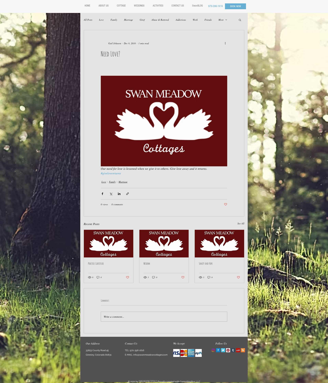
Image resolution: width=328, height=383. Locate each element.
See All (240, 223)
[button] (240, 19)
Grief (142, 19)
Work (195, 19)
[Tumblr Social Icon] (233, 350)
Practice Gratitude (96, 263)
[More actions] (225, 43)
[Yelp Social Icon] (238, 350)
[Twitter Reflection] (223, 350)
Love (101, 19)
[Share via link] (127, 193)
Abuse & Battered (160, 19)
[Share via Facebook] (102, 193)
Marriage (128, 19)
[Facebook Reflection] (218, 350)
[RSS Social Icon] (243, 350)
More (221, 19)
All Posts (88, 19)
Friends (208, 19)
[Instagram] (213, 350)
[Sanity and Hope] (219, 243)
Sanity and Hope (206, 263)
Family (114, 19)
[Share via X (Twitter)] (110, 193)
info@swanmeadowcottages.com (150, 354)
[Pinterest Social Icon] (228, 350)
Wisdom (147, 263)
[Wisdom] (164, 243)
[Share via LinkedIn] (119, 193)
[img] (176, 353)
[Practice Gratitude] (108, 243)
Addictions (181, 19)
